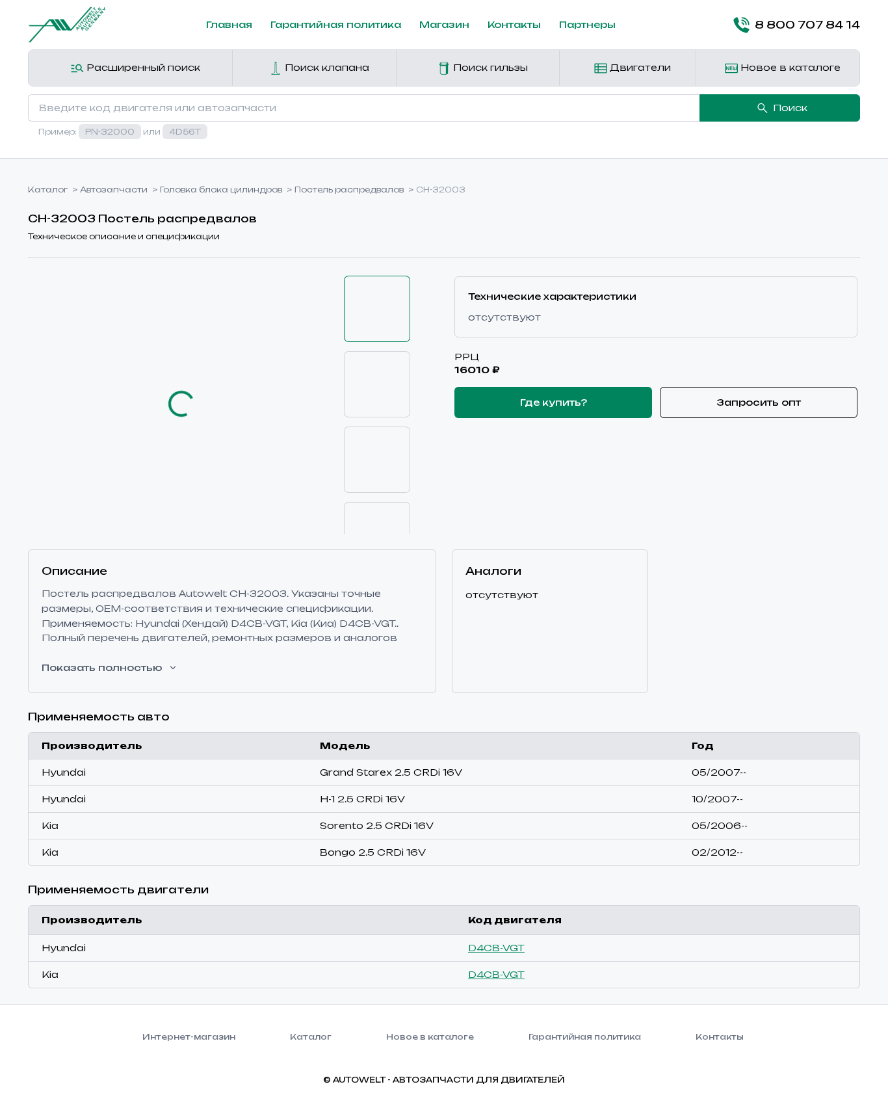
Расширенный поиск (142, 67)
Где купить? (553, 402)
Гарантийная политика (335, 24)
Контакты (514, 24)
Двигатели (639, 67)
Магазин (444, 24)
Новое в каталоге (789, 67)
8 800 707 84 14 (807, 24)
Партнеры (587, 24)
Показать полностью (102, 667)
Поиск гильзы (489, 67)
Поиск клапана (325, 67)
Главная (229, 24)
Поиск (790, 107)
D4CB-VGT (496, 947)
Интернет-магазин (188, 1037)
